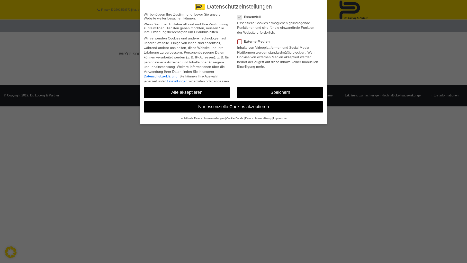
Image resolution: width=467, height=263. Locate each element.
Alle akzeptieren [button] (186, 92)
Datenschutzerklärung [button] (258, 118)
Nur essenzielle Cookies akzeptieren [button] (233, 106)
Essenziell (252, 17)
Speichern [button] (280, 92)
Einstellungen (177, 81)
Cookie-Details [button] (234, 118)
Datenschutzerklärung (161, 76)
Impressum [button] (280, 118)
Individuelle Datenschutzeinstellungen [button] (202, 118)
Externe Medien (257, 41)
